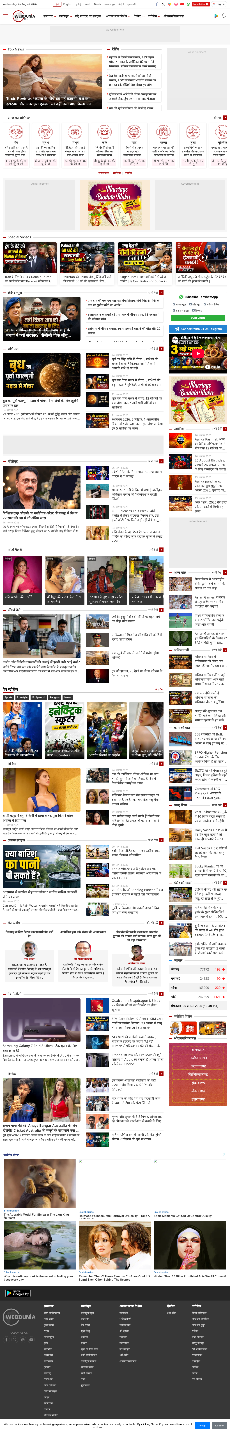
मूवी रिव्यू (85, 1331)
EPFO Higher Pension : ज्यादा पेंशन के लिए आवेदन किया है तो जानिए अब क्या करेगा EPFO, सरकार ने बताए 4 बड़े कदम (211, 757)
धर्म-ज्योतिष (213, 304)
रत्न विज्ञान (197, 1379)
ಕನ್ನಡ (121, 4)
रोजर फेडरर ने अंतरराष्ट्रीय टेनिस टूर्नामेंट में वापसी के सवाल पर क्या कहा (210, 583)
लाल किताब (198, 1337)
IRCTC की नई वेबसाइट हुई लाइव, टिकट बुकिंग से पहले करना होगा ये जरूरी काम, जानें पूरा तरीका (211, 775)
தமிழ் (78, 4)
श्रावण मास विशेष (116, 16)
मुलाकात (85, 1385)
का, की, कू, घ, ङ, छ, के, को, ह (75, 162)
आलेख (84, 1337)
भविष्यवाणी (181, 650)
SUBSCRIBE (198, 317)
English (67, 4)
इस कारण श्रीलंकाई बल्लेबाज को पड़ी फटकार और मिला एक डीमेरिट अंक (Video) (134, 1084)
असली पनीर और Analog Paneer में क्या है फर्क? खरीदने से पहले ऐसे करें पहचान (137, 892)
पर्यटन (84, 1343)
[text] (30, 257)
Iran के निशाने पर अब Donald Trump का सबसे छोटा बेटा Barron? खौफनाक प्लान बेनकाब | (29, 279)
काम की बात (182, 727)
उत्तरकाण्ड (198, 1099)
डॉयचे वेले (14, 610)
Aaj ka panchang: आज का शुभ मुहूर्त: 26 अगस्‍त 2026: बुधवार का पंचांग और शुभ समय (209, 486)
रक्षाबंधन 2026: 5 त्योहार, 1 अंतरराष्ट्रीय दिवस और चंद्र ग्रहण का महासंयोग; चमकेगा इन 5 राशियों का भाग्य (137, 423)
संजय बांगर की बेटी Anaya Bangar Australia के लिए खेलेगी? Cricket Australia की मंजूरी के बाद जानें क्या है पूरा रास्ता (40, 1128)
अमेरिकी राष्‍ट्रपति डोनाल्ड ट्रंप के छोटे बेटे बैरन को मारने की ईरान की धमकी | (202, 279)
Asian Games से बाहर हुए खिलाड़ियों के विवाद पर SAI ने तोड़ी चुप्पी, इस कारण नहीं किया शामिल (211, 638)
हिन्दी (57, 4)
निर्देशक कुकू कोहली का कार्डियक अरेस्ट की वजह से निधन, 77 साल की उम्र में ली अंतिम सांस (40, 515)
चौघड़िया (196, 1361)
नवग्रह (194, 1373)
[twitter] (163, 4)
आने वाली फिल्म (89, 1355)
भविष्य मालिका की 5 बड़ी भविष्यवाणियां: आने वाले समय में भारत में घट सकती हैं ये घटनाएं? (210, 679)
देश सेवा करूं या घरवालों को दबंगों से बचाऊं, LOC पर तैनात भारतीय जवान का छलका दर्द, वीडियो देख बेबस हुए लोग (132, 80)
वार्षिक (128, 173)
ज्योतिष (152, 16)
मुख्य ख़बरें (49, 1325)
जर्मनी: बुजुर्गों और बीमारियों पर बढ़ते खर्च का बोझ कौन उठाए (136, 618)
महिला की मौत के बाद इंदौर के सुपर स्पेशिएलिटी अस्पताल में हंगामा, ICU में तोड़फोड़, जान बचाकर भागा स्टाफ (210, 912)
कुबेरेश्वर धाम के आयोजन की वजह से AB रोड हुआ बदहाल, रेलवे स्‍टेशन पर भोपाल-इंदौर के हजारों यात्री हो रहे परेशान (211, 930)
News (67, 697)
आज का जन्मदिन (200, 1319)
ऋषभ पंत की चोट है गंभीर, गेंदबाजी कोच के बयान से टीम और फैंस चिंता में (136, 1100)
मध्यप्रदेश (48, 1355)
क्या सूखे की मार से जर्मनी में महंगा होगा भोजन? (135, 655)
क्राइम (46, 1397)
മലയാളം (109, 4)
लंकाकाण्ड (198, 1090)
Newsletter (199, 4)
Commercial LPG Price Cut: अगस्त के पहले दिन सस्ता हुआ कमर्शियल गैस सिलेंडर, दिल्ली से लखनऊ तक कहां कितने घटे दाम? (210, 793)
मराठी (87, 4)
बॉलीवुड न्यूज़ (87, 1313)
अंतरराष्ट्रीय (49, 1337)
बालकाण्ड (198, 1049)
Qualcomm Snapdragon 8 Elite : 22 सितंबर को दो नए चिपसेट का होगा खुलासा (136, 1005)
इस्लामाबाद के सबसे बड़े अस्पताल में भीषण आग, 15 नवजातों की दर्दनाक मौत (123, 316)
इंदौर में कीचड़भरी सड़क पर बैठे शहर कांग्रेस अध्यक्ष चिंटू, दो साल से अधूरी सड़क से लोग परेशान (211, 894)
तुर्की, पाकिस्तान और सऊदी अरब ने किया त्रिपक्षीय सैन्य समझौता (136, 910)
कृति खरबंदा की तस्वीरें (18, 597)
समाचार (48, 16)
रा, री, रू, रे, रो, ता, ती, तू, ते (193, 162)
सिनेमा (8, 559)
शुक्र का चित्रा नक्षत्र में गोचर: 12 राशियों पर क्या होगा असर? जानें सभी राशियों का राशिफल (137, 402)
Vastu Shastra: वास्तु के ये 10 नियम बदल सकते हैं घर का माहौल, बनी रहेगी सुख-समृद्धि (211, 816)
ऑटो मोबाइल (50, 1391)
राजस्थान (48, 1379)
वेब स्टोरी (85, 1325)
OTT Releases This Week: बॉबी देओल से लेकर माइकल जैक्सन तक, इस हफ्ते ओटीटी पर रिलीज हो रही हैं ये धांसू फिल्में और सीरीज (135, 515)
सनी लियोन (86, 1373)
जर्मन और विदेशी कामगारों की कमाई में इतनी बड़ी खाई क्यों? (41, 662)
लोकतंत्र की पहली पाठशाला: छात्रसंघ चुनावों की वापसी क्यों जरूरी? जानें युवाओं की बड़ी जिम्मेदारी (137, 936)
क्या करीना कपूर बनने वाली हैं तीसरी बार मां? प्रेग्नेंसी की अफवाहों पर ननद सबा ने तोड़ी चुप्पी (135, 820)
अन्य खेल (180, 572)
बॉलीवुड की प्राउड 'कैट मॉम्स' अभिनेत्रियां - (64, 599)
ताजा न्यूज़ (181, 304)
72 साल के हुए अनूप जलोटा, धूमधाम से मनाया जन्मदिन (106, 599)
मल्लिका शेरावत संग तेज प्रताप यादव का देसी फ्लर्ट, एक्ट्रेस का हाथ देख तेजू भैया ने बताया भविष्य (136, 799)
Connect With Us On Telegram (201, 329)
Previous (5, 81)
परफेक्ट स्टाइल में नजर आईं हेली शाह (148, 599)
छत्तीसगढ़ (48, 1361)
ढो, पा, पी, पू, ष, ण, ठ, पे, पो (163, 162)
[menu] (6, 16)
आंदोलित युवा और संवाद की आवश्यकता (83, 932)
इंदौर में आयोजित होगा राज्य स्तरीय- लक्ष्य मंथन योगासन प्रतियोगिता (136, 852)
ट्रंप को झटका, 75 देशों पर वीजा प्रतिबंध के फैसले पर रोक (137, 673)
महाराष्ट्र (47, 1373)
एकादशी (123, 1313)
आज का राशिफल (19, 117)
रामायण (123, 1337)
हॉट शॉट (85, 1319)
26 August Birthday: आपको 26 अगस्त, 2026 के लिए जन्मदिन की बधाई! (210, 464)
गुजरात (47, 1367)
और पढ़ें (217, 118)
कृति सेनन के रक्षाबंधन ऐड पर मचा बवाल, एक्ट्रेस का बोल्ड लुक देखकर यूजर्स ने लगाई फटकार (137, 536)
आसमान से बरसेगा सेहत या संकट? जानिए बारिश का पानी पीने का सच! (40, 894)
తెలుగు (97, 4)
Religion (54, 697)
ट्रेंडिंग (115, 49)
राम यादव (29, 959)
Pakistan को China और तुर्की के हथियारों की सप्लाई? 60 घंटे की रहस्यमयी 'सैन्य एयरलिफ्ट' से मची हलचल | (87, 279)
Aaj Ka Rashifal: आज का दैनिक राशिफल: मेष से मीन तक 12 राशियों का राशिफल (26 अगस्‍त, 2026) (210, 444)
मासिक (117, 173)
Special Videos (19, 237)
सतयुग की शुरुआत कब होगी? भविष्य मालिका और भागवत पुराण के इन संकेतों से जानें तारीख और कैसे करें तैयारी (211, 715)
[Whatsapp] (188, 4)
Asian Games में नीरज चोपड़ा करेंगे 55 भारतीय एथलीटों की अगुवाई (210, 601)
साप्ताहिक (103, 173)
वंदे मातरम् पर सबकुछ (88, 16)
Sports (8, 697)
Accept (202, 1425)
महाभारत (124, 1343)
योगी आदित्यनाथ (52, 1313)
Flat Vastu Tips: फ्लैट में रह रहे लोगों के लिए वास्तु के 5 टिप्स (211, 852)
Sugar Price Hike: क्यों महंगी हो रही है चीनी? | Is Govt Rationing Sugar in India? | (143, 279)
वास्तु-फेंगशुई (198, 1343)
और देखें (159, 689)
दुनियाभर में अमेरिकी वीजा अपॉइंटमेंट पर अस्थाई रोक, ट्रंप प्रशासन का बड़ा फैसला (132, 96)
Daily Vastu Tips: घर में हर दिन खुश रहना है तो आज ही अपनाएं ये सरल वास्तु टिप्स (211, 834)
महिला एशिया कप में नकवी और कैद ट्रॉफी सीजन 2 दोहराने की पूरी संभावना (136, 1136)
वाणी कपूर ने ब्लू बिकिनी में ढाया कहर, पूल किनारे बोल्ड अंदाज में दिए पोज (38, 818)
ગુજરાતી (131, 4)
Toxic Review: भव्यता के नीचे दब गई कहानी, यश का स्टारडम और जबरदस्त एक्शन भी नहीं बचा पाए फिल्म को (48, 101)
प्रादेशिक (48, 1349)
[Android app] (18, 1293)
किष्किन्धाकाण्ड (198, 1074)
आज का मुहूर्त (198, 1325)
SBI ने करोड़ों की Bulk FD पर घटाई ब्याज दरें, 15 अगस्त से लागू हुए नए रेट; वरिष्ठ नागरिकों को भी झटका (210, 739)
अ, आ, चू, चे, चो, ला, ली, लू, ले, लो (16, 162)
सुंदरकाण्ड (198, 1082)
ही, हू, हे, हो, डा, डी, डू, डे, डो (104, 162)
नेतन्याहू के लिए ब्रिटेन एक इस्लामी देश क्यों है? (29, 934)
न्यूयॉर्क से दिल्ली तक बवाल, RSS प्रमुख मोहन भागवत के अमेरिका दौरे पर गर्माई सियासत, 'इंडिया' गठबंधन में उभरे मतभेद (132, 61)
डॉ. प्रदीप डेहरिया (83, 959)
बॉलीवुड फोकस (88, 1361)
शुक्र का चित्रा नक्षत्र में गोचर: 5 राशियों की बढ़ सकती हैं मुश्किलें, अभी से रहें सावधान (136, 382)
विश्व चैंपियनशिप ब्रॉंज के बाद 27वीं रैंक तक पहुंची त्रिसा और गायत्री (209, 619)
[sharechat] (169, 4)
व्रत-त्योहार (124, 1349)
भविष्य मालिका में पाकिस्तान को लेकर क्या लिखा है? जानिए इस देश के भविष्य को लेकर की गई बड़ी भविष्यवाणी (211, 661)
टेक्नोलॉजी (14, 994)
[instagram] (176, 4)
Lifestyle (22, 697)
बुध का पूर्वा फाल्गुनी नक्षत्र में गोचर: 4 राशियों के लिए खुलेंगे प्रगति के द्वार (40, 403)
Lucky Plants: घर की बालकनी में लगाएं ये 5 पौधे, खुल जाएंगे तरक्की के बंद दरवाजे (211, 871)
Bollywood (38, 697)
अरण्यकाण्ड (198, 1066)
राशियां (195, 1331)
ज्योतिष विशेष (183, 1016)
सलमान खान (87, 1367)
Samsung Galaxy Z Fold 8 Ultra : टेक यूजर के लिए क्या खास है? (40, 1048)
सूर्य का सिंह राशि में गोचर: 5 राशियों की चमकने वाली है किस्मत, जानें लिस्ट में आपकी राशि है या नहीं (135, 363)
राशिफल (13, 348)
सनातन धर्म (124, 1325)
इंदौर (46, 1343)
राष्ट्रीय (46, 1331)
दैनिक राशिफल (199, 1313)
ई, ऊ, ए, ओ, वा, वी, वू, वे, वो (45, 162)
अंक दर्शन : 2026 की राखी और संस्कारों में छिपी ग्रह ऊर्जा (211, 506)
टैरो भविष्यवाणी (199, 1349)
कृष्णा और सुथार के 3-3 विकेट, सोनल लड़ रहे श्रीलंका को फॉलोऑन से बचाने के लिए (137, 1118)
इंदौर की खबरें (183, 882)
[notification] (223, 15)
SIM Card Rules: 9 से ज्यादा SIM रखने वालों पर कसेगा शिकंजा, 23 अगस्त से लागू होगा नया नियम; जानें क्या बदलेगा (137, 1023)
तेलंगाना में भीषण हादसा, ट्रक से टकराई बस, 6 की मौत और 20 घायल (124, 330)
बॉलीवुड (64, 16)
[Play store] (216, 15)
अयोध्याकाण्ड (198, 1057)
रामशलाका (197, 1355)
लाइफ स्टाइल (16, 840)
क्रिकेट (137, 16)
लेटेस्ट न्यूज (15, 292)
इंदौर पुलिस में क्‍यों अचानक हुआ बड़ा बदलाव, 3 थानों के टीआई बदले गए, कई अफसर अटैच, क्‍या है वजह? (211, 948)
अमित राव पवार (136, 963)
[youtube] (182, 4)
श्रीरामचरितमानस (174, 16)
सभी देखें (153, 292)
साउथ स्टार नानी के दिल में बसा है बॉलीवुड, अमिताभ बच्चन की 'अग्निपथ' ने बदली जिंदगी (137, 494)
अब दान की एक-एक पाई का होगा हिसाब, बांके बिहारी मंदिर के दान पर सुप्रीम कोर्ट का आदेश (123, 302)
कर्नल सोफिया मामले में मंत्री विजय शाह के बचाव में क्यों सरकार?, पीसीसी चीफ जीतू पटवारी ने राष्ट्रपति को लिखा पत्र (38, 332)
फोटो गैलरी (15, 549)
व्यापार (178, 960)
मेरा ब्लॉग (14, 922)
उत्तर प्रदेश (49, 1319)
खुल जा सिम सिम (89, 1349)
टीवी (83, 1379)
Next (99, 81)
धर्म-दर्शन (123, 1355)
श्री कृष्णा (124, 1331)
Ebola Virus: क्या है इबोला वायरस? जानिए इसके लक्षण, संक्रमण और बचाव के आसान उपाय (136, 873)
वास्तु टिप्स (180, 805)
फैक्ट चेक (48, 1403)
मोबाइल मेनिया (51, 1415)
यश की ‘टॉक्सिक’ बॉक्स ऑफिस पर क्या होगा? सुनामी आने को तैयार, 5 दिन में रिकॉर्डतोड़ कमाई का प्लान (135, 778)
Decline (219, 1425)
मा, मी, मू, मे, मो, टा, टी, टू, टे (134, 162)
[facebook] (157, 4)
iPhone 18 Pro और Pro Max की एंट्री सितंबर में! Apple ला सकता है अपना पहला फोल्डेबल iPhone (138, 1059)
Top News (16, 49)
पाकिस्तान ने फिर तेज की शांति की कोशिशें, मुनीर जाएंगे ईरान (137, 637)
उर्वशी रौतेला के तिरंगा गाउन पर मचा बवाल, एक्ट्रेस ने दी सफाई (137, 474)
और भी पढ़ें (152, 923)
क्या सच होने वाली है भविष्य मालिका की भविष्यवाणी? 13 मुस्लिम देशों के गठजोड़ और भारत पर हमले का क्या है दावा (210, 697)
